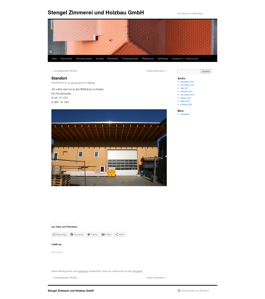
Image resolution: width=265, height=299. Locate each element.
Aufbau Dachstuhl (157, 70)
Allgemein (83, 271)
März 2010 (185, 101)
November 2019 (187, 84)
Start (54, 58)
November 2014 (187, 94)
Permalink (137, 271)
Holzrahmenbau (84, 58)
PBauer (91, 82)
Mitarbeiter (112, 58)
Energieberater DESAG (64, 70)
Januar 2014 (185, 97)
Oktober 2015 (186, 91)
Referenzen (148, 58)
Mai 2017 (184, 88)
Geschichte (66, 58)
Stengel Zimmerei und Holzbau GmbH (96, 12)
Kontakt (100, 58)
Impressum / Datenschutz (185, 58)
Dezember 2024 (187, 81)
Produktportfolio (130, 58)
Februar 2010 (186, 104)
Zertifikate (163, 58)
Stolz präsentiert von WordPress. (195, 290)
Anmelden (184, 114)
